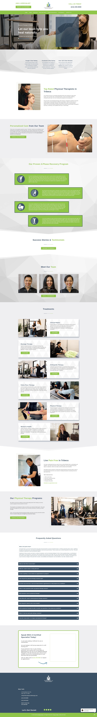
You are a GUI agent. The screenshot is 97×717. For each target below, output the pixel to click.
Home (26, 12)
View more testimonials (48, 248)
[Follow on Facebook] (44, 710)
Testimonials (61, 12)
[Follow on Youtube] (48, 710)
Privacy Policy (56, 714)
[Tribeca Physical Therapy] (23, 38)
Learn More (55, 332)
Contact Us (68, 12)
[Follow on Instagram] (46, 710)
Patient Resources (52, 12)
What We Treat (42, 12)
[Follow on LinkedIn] (50, 710)
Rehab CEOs (40, 714)
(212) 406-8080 (37, 657)
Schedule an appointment (18, 136)
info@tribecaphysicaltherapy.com (29, 695)
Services (35, 12)
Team (30, 12)
